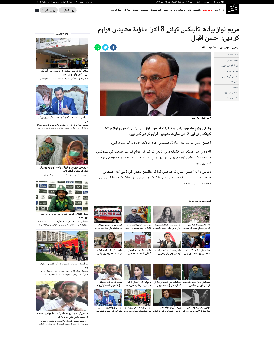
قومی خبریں (224, 48)
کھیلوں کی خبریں (230, 76)
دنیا (189, 10)
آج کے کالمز (50, 10)
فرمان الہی (215, 2)
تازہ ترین (219, 10)
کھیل (165, 10)
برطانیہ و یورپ (177, 10)
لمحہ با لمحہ (232, 55)
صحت (136, 10)
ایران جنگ (208, 10)
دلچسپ (144, 10)
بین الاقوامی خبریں (229, 65)
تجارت (127, 10)
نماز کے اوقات (200, 2)
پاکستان (197, 10)
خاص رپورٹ (232, 98)
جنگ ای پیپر (116, 10)
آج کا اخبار (69, 10)
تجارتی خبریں (232, 71)
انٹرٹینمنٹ (156, 10)
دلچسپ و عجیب (230, 92)
